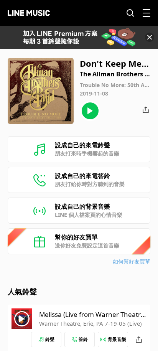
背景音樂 (117, 339)
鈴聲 (49, 339)
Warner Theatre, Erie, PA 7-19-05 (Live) (90, 323)
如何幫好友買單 (131, 261)
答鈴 (83, 339)
